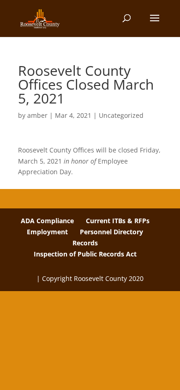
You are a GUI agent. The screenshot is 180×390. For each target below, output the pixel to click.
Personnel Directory (111, 231)
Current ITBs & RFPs (118, 220)
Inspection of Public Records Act (85, 254)
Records (85, 242)
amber (37, 115)
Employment (47, 231)
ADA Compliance (47, 220)
